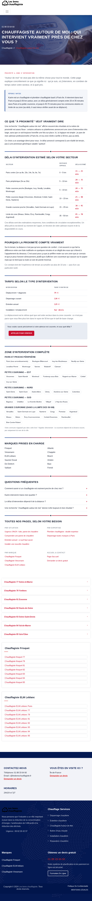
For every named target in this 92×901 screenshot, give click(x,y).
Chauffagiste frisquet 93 (15, 674)
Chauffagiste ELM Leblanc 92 (17, 723)
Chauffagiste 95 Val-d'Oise (16, 634)
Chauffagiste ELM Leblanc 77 (17, 710)
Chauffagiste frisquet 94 (15, 678)
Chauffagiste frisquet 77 (15, 657)
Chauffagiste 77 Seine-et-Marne (18, 582)
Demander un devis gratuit (57, 561)
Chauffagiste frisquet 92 (15, 670)
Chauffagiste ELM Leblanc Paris (18, 706)
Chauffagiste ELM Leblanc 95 (17, 736)
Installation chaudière (59, 836)
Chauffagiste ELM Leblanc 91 (17, 719)
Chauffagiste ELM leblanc (13, 866)
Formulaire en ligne (58, 873)
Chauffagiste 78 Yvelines (15, 591)
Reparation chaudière (59, 841)
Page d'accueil (52, 557)
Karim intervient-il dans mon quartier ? (46, 495)
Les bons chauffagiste (28, 887)
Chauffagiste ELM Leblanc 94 (17, 731)
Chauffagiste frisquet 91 (15, 665)
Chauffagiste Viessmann (14, 561)
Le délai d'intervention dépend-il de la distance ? (46, 501)
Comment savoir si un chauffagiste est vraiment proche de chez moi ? (46, 488)
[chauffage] (13, 3)
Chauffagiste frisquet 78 (15, 661)
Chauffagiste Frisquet (13, 557)
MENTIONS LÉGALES (79, 890)
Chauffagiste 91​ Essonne (15, 599)
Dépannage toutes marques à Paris (61, 536)
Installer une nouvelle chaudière (17, 544)
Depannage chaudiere (59, 815)
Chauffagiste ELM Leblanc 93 (17, 727)
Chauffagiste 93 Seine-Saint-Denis (19, 617)
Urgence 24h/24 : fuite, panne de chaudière (21, 532)
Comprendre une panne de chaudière (19, 536)
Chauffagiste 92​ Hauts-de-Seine (18, 608)
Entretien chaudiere (58, 821)
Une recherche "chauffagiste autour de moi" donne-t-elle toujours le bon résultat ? (46, 508)
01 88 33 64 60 (8, 27)
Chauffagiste (7, 48)
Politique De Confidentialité (78, 886)
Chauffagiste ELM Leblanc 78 (17, 715)
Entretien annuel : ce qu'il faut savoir (19, 540)
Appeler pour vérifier (21, 333)
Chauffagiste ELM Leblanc (15, 565)
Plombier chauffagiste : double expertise (62, 532)
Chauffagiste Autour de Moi (61, 826)
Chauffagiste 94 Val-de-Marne (17, 626)
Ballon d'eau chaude (58, 831)
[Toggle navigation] (7, 11)
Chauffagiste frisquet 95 (15, 682)
